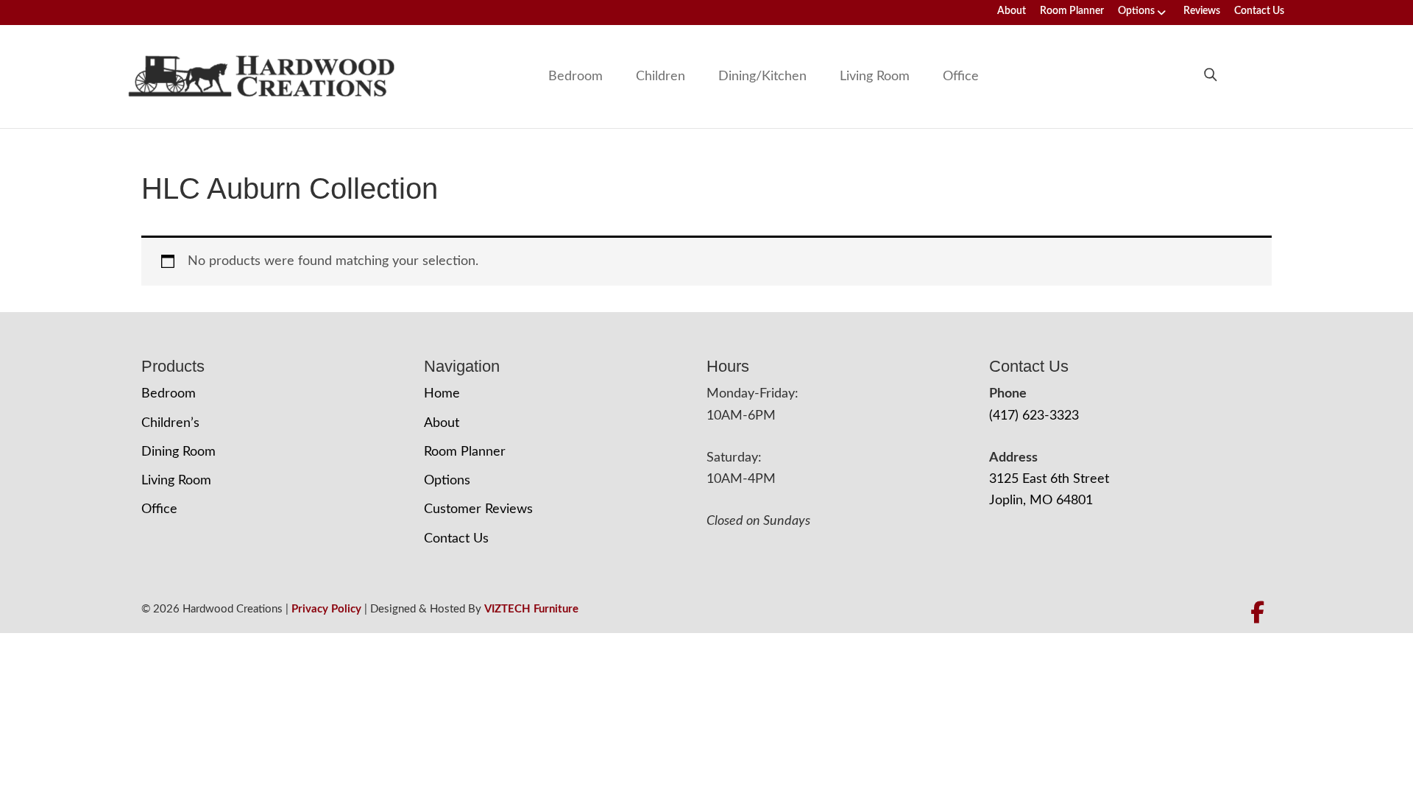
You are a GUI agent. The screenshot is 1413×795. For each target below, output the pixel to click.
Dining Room (178, 452)
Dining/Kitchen (762, 76)
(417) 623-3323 (1034, 416)
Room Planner (1072, 11)
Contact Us (1259, 11)
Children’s (170, 423)
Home (442, 393)
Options (1136, 11)
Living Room (875, 76)
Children (660, 76)
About (1011, 11)
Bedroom (575, 76)
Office (961, 76)
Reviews (1201, 11)
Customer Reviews (478, 509)
